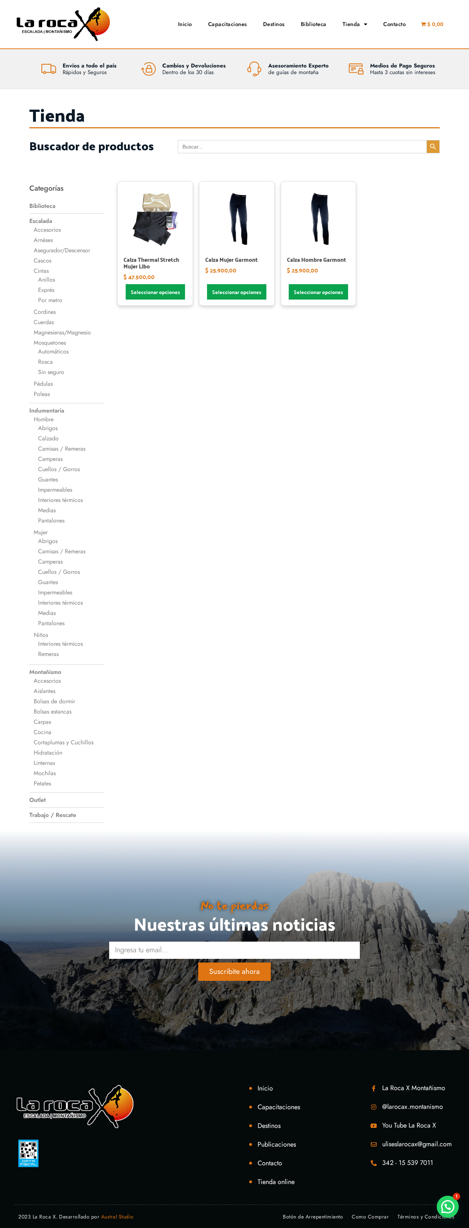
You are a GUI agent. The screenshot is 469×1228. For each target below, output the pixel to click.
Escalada (40, 221)
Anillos (46, 279)
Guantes (48, 479)
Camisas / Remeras (61, 448)
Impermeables (55, 489)
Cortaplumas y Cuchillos (63, 742)
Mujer (41, 532)
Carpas (42, 722)
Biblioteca (313, 24)
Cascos (42, 260)
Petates (42, 783)
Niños (41, 635)
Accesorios (47, 230)
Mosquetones (50, 342)
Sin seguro (51, 372)
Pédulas (43, 384)
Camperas (50, 459)
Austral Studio (117, 1216)
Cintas (41, 271)
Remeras (48, 654)
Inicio (185, 24)
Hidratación (48, 752)
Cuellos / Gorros (59, 469)
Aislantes (44, 691)
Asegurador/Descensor (62, 250)
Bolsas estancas (52, 711)
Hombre (43, 419)
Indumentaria (46, 410)
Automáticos (53, 351)
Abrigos (48, 428)
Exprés (46, 290)
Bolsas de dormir (54, 701)
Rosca (45, 362)
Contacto (394, 24)
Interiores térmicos (60, 500)
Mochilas (45, 773)
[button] (448, 1207)
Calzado (48, 438)
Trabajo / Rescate (52, 815)
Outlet (37, 800)
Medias (47, 510)
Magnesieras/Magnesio (62, 332)
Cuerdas (44, 322)
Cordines (45, 312)
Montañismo (45, 672)
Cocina (42, 732)
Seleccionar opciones (155, 292)
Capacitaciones (227, 24)
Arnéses (43, 240)
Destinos (274, 24)
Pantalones (51, 520)
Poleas (42, 394)
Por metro (50, 300)
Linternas (44, 763)
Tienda (351, 24)
